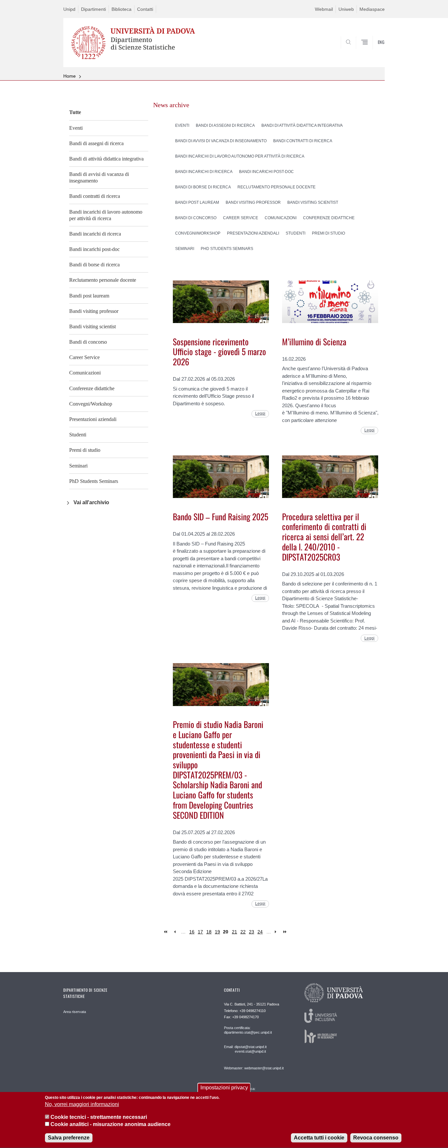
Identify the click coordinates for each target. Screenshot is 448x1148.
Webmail (324, 9)
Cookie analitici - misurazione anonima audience (111, 1124)
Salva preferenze (69, 1138)
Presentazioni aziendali (92, 419)
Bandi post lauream (89, 295)
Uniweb (346, 9)
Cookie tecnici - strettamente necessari (99, 1117)
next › (277, 932)
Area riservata (74, 1012)
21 (234, 931)
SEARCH (373, 51)
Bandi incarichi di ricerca (95, 234)
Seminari (78, 466)
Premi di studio (84, 450)
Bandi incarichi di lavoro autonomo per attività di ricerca (105, 215)
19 (217, 931)
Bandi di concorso (88, 342)
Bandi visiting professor (93, 311)
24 (260, 931)
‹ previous (174, 932)
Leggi (260, 413)
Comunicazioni (85, 372)
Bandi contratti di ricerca (94, 196)
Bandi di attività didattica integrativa (106, 159)
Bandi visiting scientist (92, 326)
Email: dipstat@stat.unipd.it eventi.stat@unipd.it (245, 1049)
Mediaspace (372, 9)
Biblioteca (122, 9)
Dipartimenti (93, 9)
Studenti (77, 434)
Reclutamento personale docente (102, 280)
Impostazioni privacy (224, 1087)
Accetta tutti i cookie (319, 1138)
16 (191, 931)
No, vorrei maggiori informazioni (82, 1104)
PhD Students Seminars (93, 481)
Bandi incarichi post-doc (94, 249)
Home (69, 76)
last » (285, 932)
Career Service (84, 357)
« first (166, 932)
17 (200, 931)
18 (209, 931)
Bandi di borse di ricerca (94, 264)
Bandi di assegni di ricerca (96, 143)
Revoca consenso (375, 1138)
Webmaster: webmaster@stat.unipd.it (254, 1068)
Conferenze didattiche (91, 388)
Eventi (76, 128)
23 (251, 931)
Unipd (69, 9)
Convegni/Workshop (90, 404)
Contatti (145, 9)
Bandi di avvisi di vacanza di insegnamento (99, 177)
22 (243, 931)
